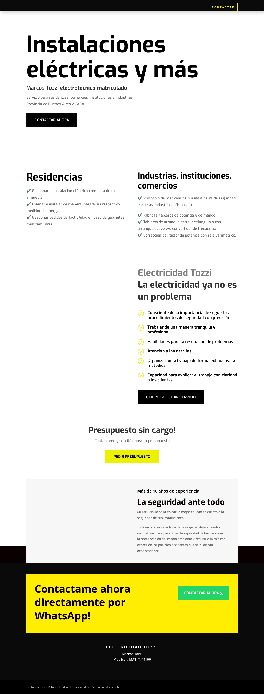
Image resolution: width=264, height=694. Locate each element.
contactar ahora (52, 120)
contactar (223, 7)
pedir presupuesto (132, 456)
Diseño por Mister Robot (106, 687)
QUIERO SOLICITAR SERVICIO (171, 397)
